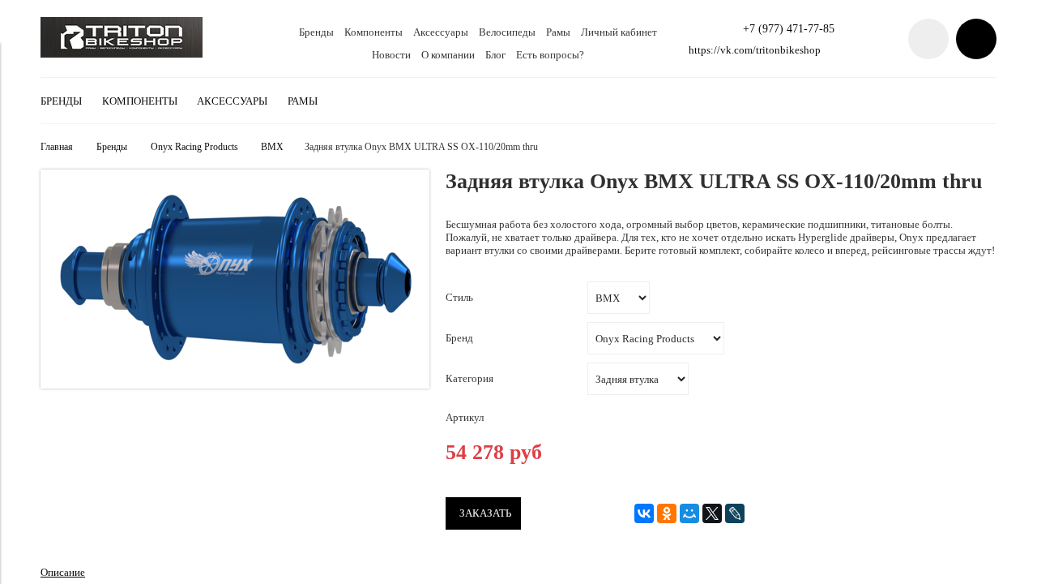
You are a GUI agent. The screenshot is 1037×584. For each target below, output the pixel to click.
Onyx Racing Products (194, 147)
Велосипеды (507, 32)
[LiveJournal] (735, 513)
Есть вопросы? (550, 55)
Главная (57, 147)
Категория (469, 378)
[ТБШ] (122, 54)
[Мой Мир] (689, 513)
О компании (448, 55)
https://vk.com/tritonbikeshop (755, 50)
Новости (391, 55)
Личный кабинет (619, 32)
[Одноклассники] (666, 513)
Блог (495, 55)
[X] (712, 513)
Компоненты (373, 32)
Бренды (316, 32)
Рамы (558, 32)
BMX (272, 147)
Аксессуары (440, 32)
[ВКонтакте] (644, 513)
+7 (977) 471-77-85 (788, 28)
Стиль (459, 297)
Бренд (459, 338)
